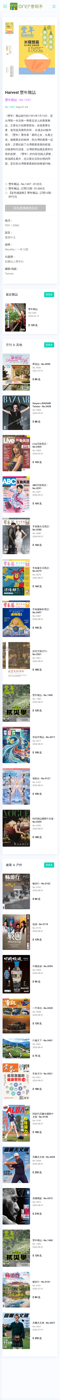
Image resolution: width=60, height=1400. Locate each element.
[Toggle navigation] (54, 6)
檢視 (15, 317)
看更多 (49, 294)
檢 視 (16, 370)
